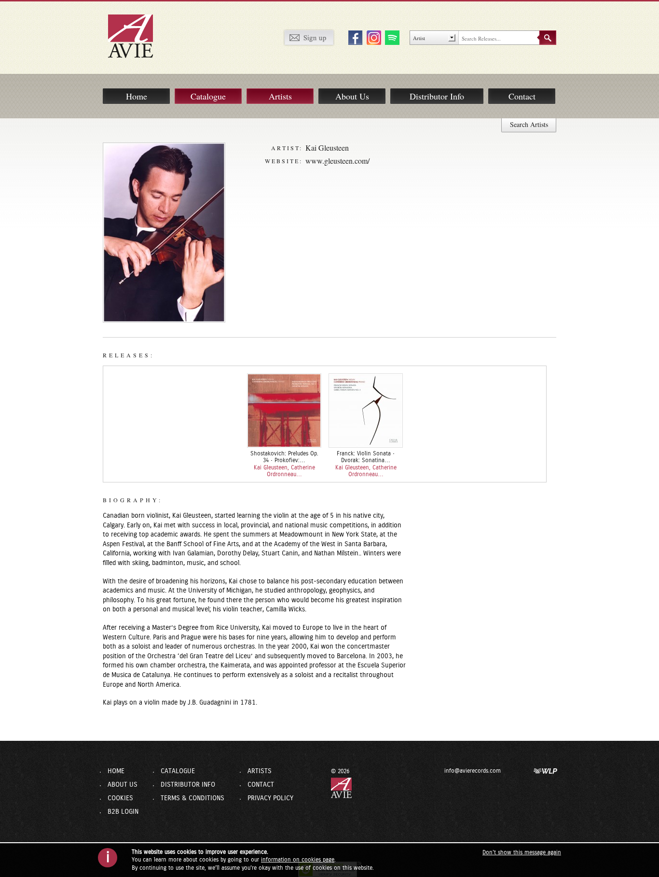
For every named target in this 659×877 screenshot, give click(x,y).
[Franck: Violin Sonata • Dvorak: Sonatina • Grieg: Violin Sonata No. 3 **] (366, 410)
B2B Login (123, 811)
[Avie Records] (137, 35)
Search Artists (529, 124)
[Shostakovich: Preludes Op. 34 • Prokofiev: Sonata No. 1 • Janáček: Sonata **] (284, 410)
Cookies (120, 798)
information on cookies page (297, 860)
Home (136, 96)
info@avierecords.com (472, 771)
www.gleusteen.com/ (337, 161)
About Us (352, 96)
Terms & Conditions (192, 798)
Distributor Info (437, 96)
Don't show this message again (521, 852)
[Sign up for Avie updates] (308, 37)
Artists (280, 96)
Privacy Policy (270, 798)
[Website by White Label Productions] (546, 771)
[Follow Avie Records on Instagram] (372, 37)
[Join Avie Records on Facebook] (354, 37)
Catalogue (208, 96)
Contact (521, 96)
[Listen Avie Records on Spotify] (391, 37)
